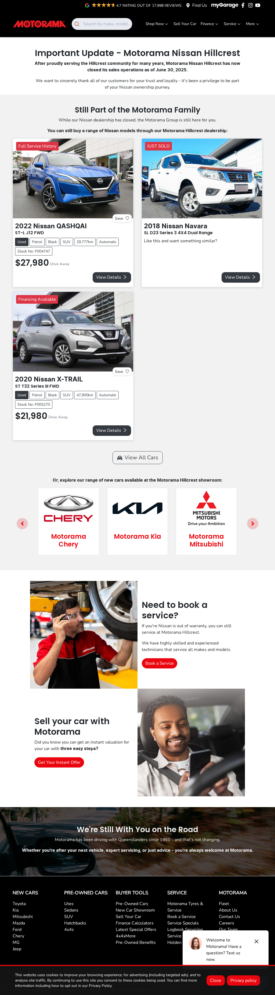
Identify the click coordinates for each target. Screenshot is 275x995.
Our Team (228, 930)
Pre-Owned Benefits (136, 942)
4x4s (69, 930)
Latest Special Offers (136, 930)
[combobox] (102, 24)
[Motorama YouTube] (258, 5)
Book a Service (159, 663)
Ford (17, 930)
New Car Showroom (135, 910)
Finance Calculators (135, 923)
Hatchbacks (75, 923)
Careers (226, 923)
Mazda (19, 923)
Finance (207, 23)
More (250, 23)
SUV (68, 917)
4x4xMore (126, 936)
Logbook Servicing (185, 930)
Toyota (19, 904)
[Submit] (77, 24)
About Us (228, 910)
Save (119, 218)
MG (16, 942)
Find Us (199, 5)
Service (230, 23)
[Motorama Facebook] (244, 5)
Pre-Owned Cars (132, 904)
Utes (69, 904)
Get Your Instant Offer (59, 762)
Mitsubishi (23, 917)
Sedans (71, 910)
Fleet (224, 904)
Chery (18, 936)
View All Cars (141, 457)
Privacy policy (243, 980)
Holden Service (182, 942)
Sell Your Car (184, 23)
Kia (16, 910)
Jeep (17, 949)
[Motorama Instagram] (251, 5)
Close (215, 980)
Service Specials (183, 923)
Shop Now (155, 23)
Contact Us (229, 917)
